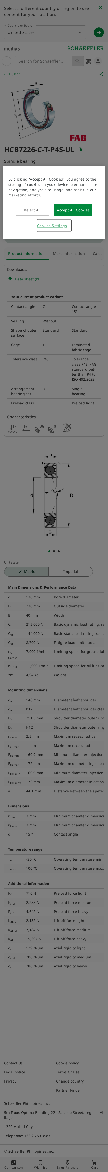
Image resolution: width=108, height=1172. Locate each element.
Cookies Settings (52, 225)
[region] (54, 202)
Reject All (32, 210)
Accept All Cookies (73, 210)
